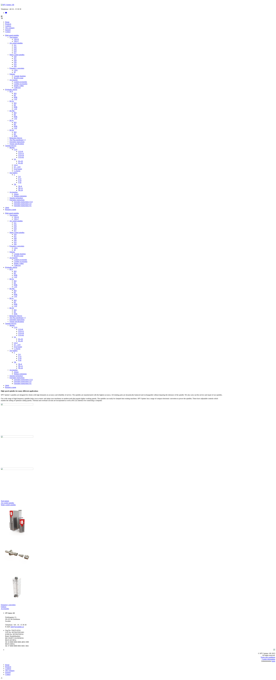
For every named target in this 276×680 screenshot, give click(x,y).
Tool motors (13, 37)
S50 (15, 66)
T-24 (19, 180)
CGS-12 (21, 153)
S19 (15, 51)
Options (12, 74)
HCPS (11, 130)
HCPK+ (12, 111)
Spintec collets (19, 86)
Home (7, 22)
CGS (15, 149)
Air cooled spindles (16, 43)
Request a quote (10, 209)
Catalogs (8, 26)
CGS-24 (21, 155)
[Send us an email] (6, 13)
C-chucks (17, 171)
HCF (11, 91)
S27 (15, 53)
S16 (15, 47)
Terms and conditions (268, 657)
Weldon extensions (20, 196)
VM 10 (16, 39)
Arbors (16, 194)
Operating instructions (16, 142)
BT (15, 95)
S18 (15, 49)
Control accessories (20, 82)
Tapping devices (10, 146)
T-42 (19, 182)
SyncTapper (18, 169)
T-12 (19, 178)
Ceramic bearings (20, 76)
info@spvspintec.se (17, 627)
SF (15, 72)
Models (12, 147)
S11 (15, 45)
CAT (15, 99)
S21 (15, 58)
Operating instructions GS (22, 204)
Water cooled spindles (16, 55)
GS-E (16, 165)
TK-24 (20, 190)
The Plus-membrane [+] (17, 140)
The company (10, 28)
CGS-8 (20, 151)
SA (15, 159)
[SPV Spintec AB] (7, 5)
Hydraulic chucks (11, 89)
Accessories (13, 80)
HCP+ (11, 120)
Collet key (17, 87)
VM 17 (16, 41)
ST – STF (17, 167)
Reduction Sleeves (15, 138)
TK (15, 184)
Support (8, 30)
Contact (7, 32)
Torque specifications (16, 144)
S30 (15, 62)
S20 (15, 57)
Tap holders (13, 173)
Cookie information (268, 659)
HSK (15, 97)
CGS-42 (21, 157)
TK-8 (20, 186)
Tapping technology (16, 198)
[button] (1, 16)
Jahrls (7, 207)
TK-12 (20, 188)
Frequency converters (16, 68)
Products (8, 24)
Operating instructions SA (22, 206)
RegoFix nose (18, 78)
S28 (15, 60)
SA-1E (20, 161)
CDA (16, 70)
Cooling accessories (20, 84)
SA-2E (20, 163)
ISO (15, 93)
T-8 (19, 177)
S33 (15, 64)
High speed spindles (12, 35)
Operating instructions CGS (23, 202)
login (273, 661)
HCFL (11, 101)
